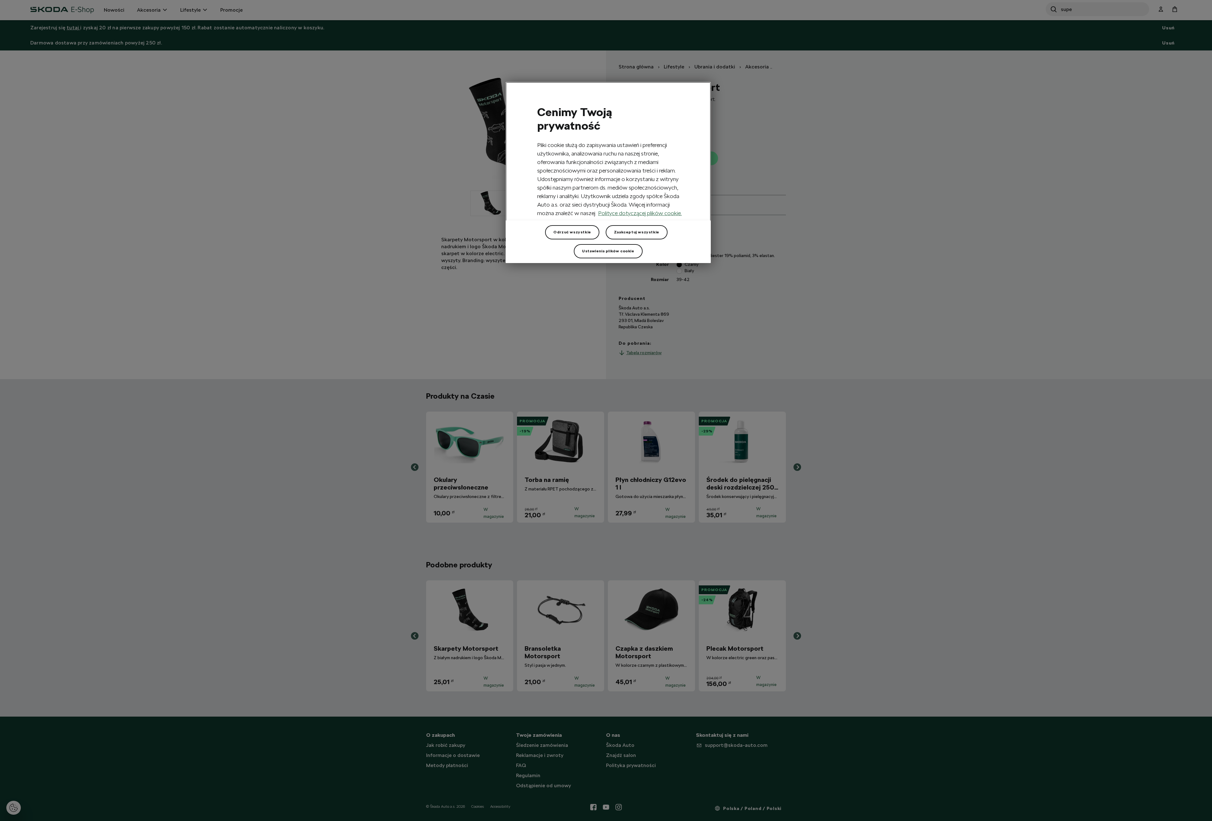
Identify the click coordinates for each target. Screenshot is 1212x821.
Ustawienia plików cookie (608, 251)
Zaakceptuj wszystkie (636, 232)
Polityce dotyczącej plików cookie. (640, 213)
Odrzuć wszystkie (572, 232)
